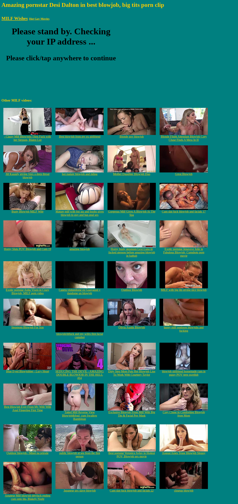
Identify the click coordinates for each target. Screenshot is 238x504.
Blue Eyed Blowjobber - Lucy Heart (27, 371)
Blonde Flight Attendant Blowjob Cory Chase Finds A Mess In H (184, 138)
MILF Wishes (14, 18)
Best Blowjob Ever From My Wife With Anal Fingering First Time (27, 408)
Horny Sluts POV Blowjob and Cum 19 (27, 249)
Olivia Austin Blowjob (131, 327)
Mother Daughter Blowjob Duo (131, 174)
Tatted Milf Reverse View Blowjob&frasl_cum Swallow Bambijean (79, 415)
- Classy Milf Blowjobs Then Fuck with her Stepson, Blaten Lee (27, 138)
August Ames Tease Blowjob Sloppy (183, 453)
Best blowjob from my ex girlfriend (79, 136)
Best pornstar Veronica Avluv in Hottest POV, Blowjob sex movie (131, 454)
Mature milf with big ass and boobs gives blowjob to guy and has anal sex (80, 213)
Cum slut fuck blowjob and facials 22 (132, 490)
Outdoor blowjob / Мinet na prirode (28, 453)
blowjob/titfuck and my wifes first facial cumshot (79, 335)
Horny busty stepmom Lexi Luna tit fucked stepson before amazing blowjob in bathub (131, 252)
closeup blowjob (183, 490)
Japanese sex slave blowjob (80, 490)
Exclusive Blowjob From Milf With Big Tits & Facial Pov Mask (131, 414)
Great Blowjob (183, 174)
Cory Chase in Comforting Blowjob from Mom (184, 414)
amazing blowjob (80, 249)
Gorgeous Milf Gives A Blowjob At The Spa (131, 213)
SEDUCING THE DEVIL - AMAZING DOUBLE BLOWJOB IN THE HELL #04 (79, 375)
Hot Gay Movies (39, 18)
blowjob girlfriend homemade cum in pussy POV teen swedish (183, 373)
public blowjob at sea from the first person (79, 454)
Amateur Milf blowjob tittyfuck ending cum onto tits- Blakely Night (27, 497)
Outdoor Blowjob (131, 289)
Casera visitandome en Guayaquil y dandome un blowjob (79, 291)
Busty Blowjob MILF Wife (28, 211)
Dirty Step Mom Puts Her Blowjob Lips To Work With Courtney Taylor (131, 373)
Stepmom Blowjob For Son (27, 327)
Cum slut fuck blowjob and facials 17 (184, 211)
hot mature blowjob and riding (79, 174)
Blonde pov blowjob (132, 136)
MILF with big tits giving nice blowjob (184, 289)
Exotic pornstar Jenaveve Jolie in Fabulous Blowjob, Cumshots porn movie (183, 252)
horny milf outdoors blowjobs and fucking (184, 329)
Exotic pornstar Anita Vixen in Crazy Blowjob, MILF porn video (27, 291)
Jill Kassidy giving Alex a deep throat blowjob (27, 175)
